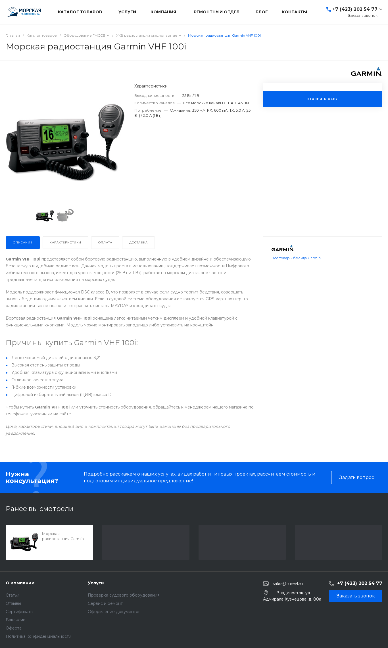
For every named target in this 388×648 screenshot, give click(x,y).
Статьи (12, 595)
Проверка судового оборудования (124, 595)
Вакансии (16, 619)
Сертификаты (19, 611)
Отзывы (13, 603)
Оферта (14, 628)
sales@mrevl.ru (288, 583)
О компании (20, 583)
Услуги (96, 583)
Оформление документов (114, 611)
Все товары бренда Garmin (296, 258)
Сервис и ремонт (105, 603)
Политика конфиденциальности (38, 636)
